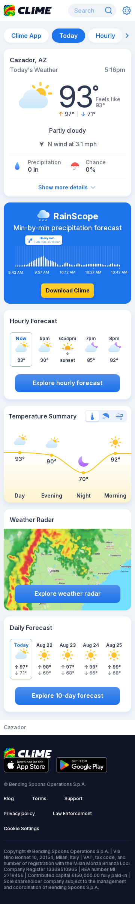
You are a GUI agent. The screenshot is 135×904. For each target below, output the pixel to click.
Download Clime (68, 290)
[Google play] (81, 770)
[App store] (26, 770)
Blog (9, 798)
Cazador (15, 727)
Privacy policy (19, 813)
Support (73, 798)
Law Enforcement (72, 813)
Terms (39, 798)
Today (68, 35)
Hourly (105, 35)
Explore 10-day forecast (67, 695)
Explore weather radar (67, 593)
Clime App (26, 35)
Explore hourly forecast (67, 383)
